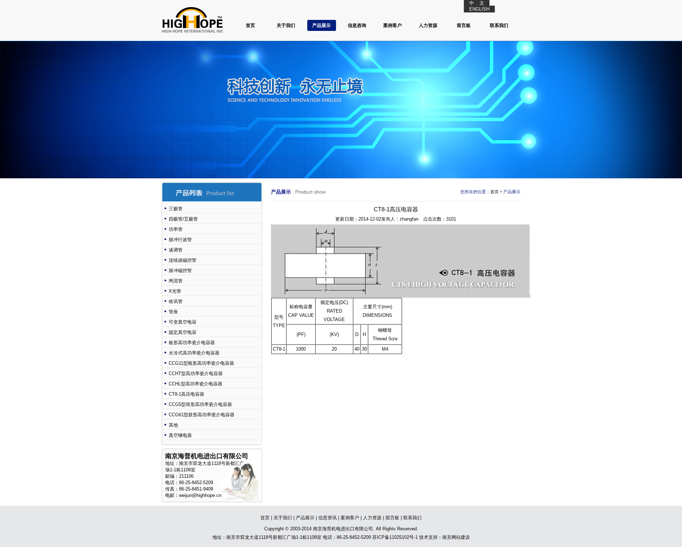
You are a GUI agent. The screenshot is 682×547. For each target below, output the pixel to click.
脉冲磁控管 (180, 270)
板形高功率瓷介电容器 (192, 342)
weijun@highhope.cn (200, 495)
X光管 (175, 291)
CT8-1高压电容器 (186, 394)
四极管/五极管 (183, 219)
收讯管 (176, 301)
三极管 (176, 208)
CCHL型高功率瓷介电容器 (195, 383)
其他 (173, 425)
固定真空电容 (182, 332)
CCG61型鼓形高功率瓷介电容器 (201, 414)
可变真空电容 (182, 322)
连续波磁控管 (182, 260)
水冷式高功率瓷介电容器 (194, 353)
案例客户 (392, 25)
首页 (250, 25)
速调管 (176, 250)
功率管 (176, 229)
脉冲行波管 (180, 239)
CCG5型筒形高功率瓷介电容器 (200, 404)
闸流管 (176, 280)
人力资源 (428, 25)
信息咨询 (357, 25)
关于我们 (286, 25)
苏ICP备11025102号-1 (395, 537)
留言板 (464, 25)
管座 (173, 311)
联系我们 (499, 25)
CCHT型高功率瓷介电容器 (196, 373)
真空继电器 (180, 435)
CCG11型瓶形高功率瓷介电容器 (201, 363)
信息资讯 (327, 517)
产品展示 (321, 25)
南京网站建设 (456, 537)
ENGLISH (479, 9)
